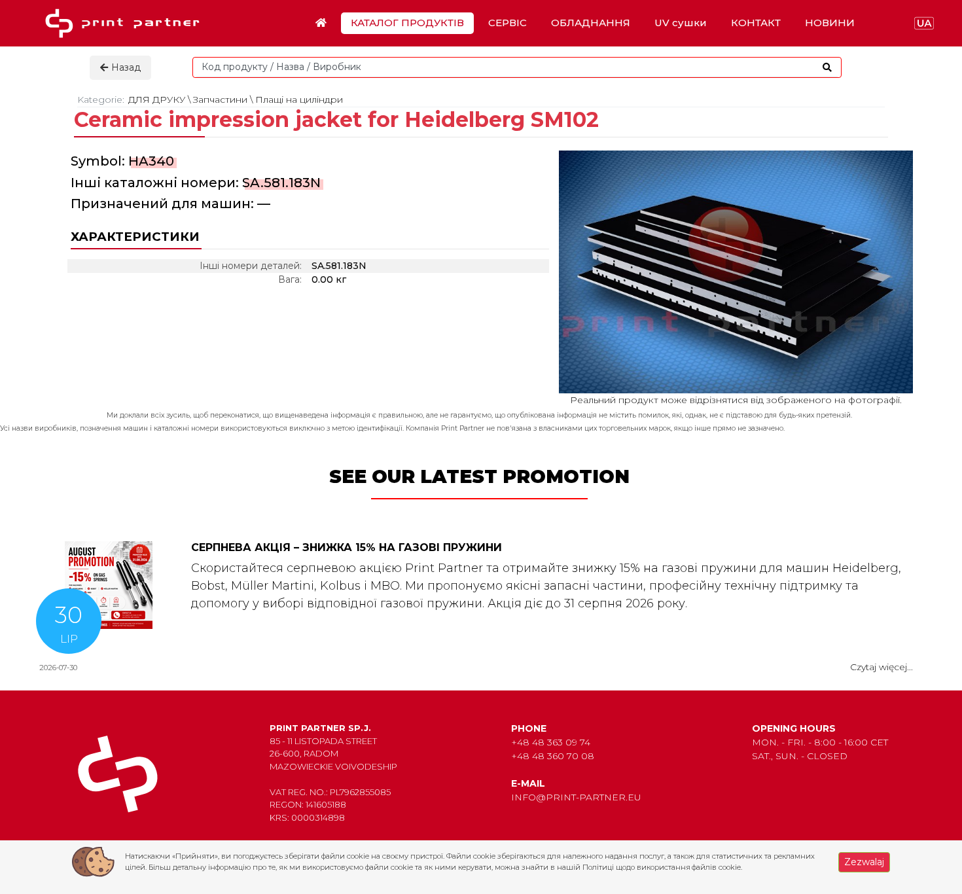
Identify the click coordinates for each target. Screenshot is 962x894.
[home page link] (127, 23)
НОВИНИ (830, 22)
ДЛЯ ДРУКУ (156, 99)
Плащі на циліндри (299, 99)
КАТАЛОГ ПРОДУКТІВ (407, 22)
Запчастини (220, 99)
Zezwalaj (864, 862)
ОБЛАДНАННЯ (590, 22)
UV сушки (680, 22)
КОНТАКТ (756, 22)
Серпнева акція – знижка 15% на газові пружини (346, 547)
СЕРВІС (507, 22)
